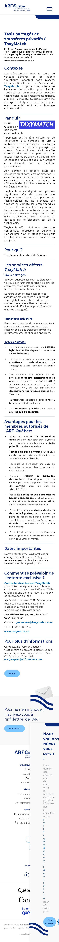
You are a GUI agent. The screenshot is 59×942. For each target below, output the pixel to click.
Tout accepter (49, 922)
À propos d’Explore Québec (29, 822)
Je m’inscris (14, 728)
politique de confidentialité (44, 859)
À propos (30, 769)
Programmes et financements (29, 814)
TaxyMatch (11, 86)
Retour (12, 673)
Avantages (29, 798)
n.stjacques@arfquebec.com (23, 659)
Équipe (29, 778)
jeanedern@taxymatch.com (34, 622)
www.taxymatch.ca (16, 631)
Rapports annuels (29, 782)
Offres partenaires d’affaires (29, 802)
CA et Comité (30, 773)
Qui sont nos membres (29, 794)
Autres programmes (29, 818)
